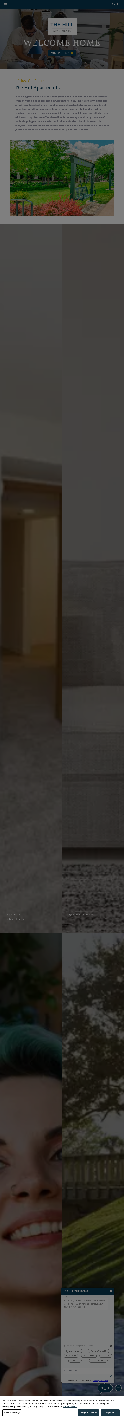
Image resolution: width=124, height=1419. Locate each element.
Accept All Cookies (88, 1412)
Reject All (110, 1412)
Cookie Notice (70, 1406)
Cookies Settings (12, 1412)
